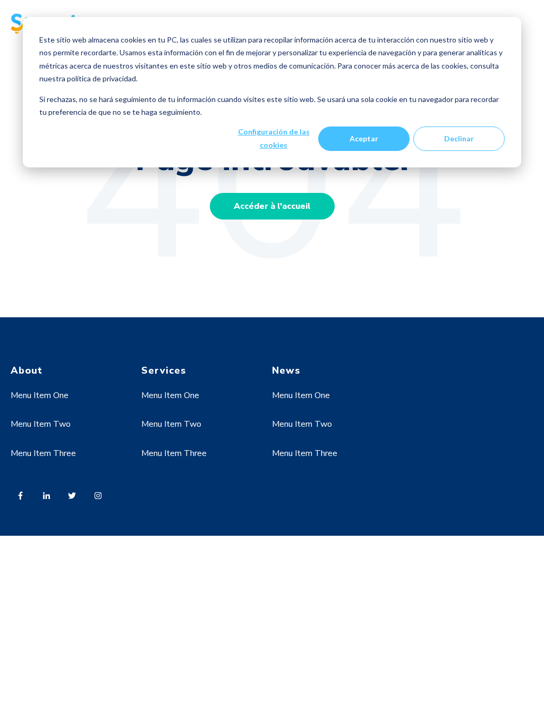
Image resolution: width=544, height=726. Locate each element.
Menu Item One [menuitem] (40, 395)
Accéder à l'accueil (272, 206)
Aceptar (364, 138)
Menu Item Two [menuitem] (41, 424)
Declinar (459, 138)
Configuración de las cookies (274, 138)
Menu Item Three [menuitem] (43, 453)
